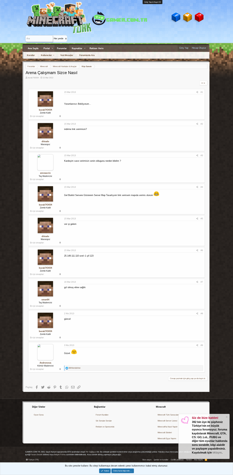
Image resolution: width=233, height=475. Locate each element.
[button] (52, 48)
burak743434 (33, 78)
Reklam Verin (97, 48)
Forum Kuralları (102, 415)
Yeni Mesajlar (66, 55)
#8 (202, 313)
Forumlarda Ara (87, 55)
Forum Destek (36, 454)
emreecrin (45, 173)
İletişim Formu (60, 454)
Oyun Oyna (38, 415)
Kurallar (31, 55)
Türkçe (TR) (33, 460)
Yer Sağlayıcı (91, 452)
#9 (202, 345)
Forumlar (62, 48)
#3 (202, 155)
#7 (202, 282)
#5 (202, 218)
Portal (46, 48)
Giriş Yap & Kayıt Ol (152, 2)
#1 (202, 92)
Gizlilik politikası (177, 460)
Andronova (45, 362)
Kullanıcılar (46, 55)
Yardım (189, 460)
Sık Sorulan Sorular (104, 421)
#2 (202, 124)
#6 (202, 250)
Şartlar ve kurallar (161, 460)
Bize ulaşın (146, 460)
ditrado (45, 141)
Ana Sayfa (33, 48)
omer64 (45, 299)
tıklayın (217, 452)
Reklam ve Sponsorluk (105, 427)
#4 (202, 187)
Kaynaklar (77, 48)
